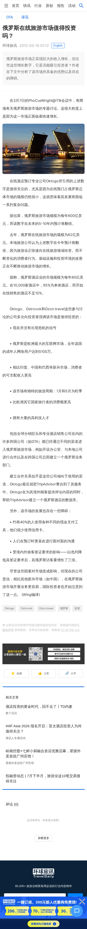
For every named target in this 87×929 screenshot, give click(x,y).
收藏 (16, 673)
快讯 (27, 6)
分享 (70, 673)
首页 (15, 6)
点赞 (43, 673)
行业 (38, 6)
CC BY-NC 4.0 (70, 630)
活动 (71, 6)
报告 (60, 6)
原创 (49, 6)
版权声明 (8, 630)
